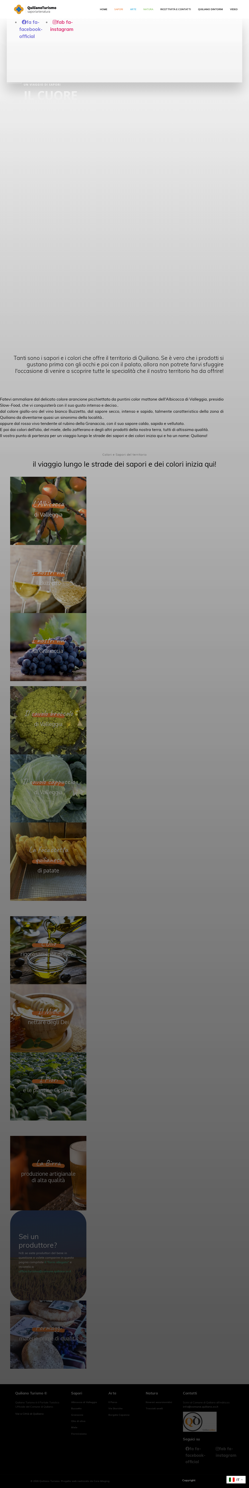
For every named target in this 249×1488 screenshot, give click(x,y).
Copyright (188, 1480)
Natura (148, 9)
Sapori (118, 9)
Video (234, 9)
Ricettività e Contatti (175, 9)
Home (103, 9)
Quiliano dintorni (210, 9)
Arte (133, 9)
